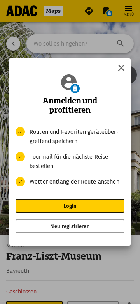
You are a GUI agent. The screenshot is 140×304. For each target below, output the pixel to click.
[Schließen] (121, 67)
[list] (70, 156)
